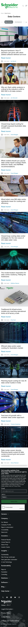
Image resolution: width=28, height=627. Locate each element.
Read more (5, 58)
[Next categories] (26, 22)
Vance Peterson (15, 462)
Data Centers (8, 22)
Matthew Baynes (15, 283)
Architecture (18, 22)
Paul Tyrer (13, 320)
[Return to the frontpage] (9, 6)
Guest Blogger (14, 134)
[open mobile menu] (26, 6)
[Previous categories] (2, 22)
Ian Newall (13, 61)
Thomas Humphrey (15, 424)
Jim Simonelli (14, 98)
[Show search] (23, 6)
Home (2, 13)
